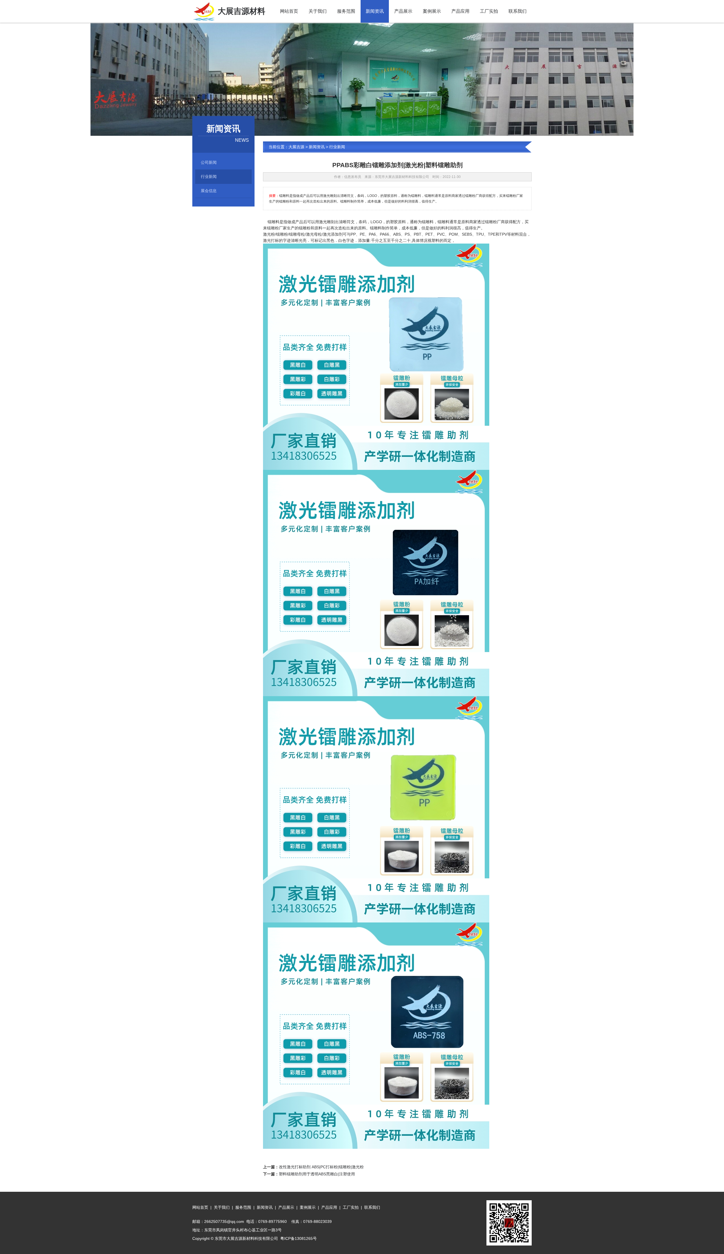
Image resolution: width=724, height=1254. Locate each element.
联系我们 (517, 11)
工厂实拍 (489, 11)
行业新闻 (209, 176)
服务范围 (346, 11)
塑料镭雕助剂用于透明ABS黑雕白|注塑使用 (317, 1174)
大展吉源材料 (241, 11)
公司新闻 (209, 162)
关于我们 (318, 11)
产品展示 (403, 11)
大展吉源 (296, 147)
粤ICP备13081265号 (298, 1238)
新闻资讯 (375, 11)
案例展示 (432, 11)
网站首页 (289, 11)
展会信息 (209, 190)
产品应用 (460, 11)
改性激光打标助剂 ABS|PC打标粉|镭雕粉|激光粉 (321, 1167)
